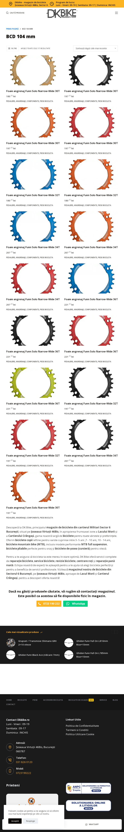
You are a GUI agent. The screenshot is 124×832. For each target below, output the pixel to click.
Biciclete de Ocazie (81, 700)
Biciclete (22, 700)
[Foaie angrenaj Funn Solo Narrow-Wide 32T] (33, 174)
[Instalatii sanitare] (32, 803)
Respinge (30, 821)
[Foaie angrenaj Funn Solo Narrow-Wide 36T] (91, 278)
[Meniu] (116, 12)
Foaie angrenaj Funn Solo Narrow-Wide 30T (33, 91)
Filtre (14, 48)
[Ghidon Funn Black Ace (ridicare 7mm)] (10, 654)
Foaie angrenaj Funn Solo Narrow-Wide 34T (33, 247)
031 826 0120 (24, 762)
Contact (10, 704)
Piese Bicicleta (46, 101)
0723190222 (23, 773)
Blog (115, 700)
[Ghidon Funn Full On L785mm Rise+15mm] (68, 654)
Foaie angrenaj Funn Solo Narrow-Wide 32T (33, 195)
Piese (35, 700)
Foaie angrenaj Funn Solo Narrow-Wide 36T (91, 299)
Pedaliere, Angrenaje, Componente (22, 101)
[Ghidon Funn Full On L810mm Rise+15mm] (68, 642)
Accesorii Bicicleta (53, 700)
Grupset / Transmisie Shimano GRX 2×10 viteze (37, 642)
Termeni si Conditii (77, 730)
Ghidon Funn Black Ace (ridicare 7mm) (38, 654)
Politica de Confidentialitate (82, 725)
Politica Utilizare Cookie (80, 734)
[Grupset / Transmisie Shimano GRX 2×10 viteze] (10, 642)
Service (103, 700)
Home (9, 700)
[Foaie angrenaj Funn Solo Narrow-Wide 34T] (33, 226)
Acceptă (15, 821)
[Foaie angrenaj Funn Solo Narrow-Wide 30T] (33, 70)
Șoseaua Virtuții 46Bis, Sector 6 (31, 5)
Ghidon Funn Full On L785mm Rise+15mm (92, 654)
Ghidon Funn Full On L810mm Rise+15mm (92, 642)
